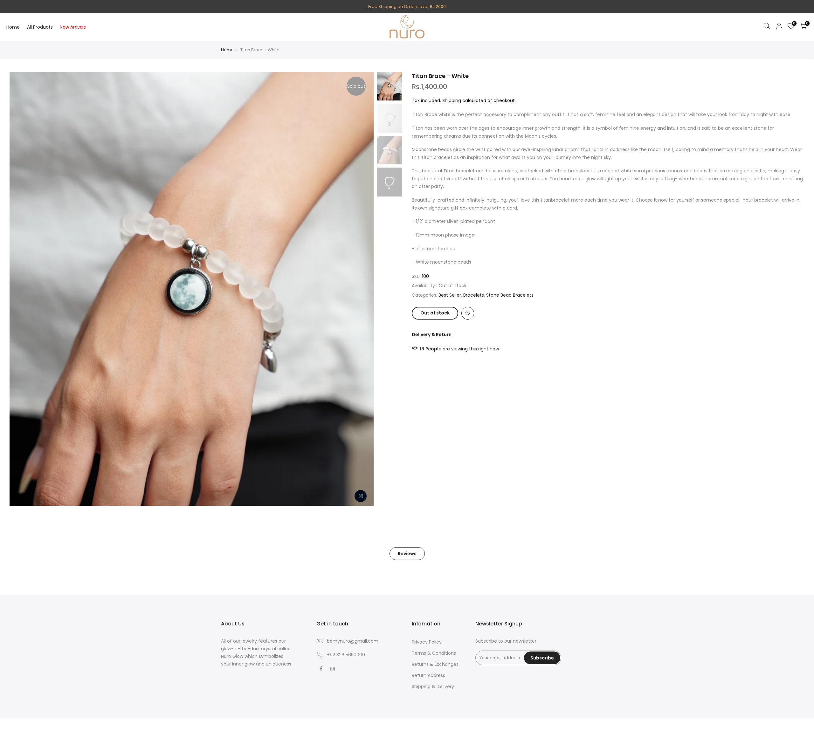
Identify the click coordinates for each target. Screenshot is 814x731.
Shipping (451, 100)
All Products (40, 27)
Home (13, 27)
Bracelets (473, 295)
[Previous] (20, 289)
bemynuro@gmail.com (352, 641)
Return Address (428, 675)
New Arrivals (73, 27)
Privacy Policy (427, 642)
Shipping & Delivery (433, 686)
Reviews (407, 553)
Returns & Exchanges (435, 664)
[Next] (362, 289)
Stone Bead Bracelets (510, 295)
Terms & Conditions (434, 653)
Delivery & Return (432, 334)
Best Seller (449, 295)
